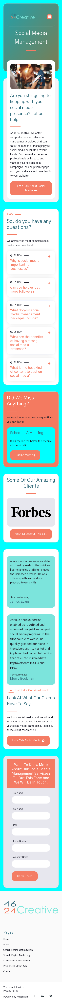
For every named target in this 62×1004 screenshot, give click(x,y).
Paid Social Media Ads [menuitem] (15, 966)
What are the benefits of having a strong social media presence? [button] (26, 341)
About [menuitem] (6, 944)
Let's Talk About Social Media (31, 188)
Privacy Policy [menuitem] (10, 990)
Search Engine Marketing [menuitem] (16, 955)
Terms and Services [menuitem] (13, 987)
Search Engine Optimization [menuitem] (18, 949)
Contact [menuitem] (7, 971)
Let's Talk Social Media (26, 740)
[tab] (31, 262)
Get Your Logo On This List (31, 534)
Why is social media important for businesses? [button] (24, 262)
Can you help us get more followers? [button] (25, 287)
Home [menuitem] (6, 939)
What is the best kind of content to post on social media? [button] (26, 369)
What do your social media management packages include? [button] (25, 312)
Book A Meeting (25, 455)
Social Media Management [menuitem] (17, 960)
